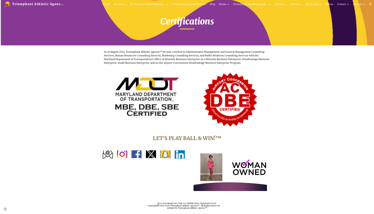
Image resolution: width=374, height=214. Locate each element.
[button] (370, 4)
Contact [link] (341, 4)
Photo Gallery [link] (313, 4)
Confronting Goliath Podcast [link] (189, 4)
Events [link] (279, 4)
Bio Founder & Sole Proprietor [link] (147, 4)
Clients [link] (294, 4)
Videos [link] (329, 4)
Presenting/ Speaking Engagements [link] (250, 4)
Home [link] (106, 4)
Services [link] (118, 4)
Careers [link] (357, 4)
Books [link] (222, 4)
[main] (187, 23)
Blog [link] (212, 4)
